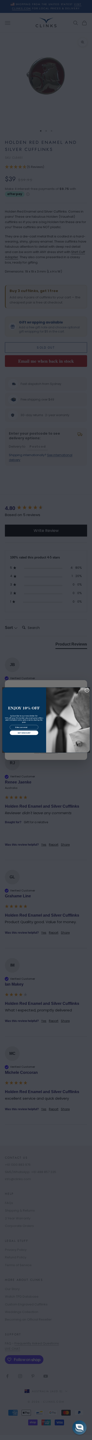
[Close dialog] (87, 690)
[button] (79, 1427)
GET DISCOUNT (23, 733)
